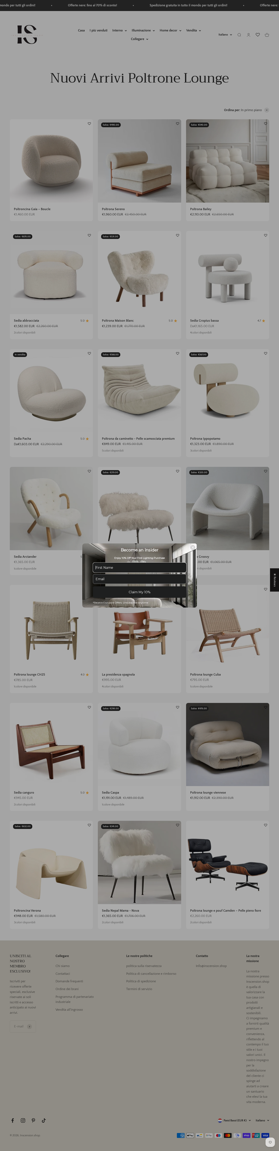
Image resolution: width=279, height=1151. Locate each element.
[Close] (192, 547)
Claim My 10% (140, 592)
